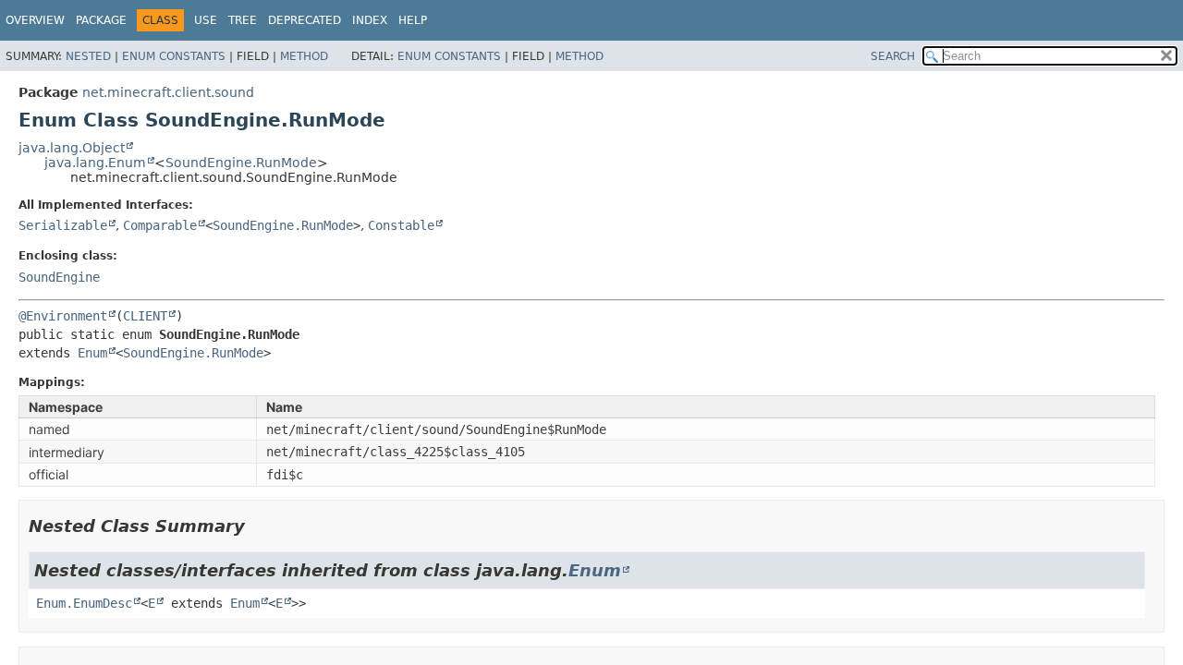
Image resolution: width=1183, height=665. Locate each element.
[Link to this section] (257, 526)
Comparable (160, 225)
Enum (92, 352)
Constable (401, 225)
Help (412, 20)
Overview (35, 20)
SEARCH (893, 56)
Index (369, 20)
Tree (242, 20)
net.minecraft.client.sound (168, 92)
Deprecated (304, 20)
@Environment (62, 315)
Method (304, 56)
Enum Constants (174, 56)
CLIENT (145, 315)
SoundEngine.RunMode (241, 162)
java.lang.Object (71, 147)
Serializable (62, 225)
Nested (88, 56)
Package (101, 20)
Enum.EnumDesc (84, 603)
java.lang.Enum (95, 162)
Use (205, 20)
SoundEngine (59, 277)
